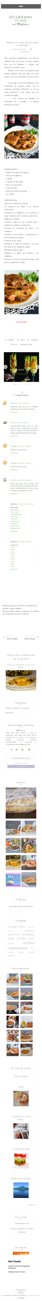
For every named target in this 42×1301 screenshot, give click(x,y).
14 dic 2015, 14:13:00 (22, 403)
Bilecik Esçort (14, 526)
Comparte (10, 340)
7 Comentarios (25, 52)
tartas (21, 952)
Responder (14, 412)
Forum (12, 547)
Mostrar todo (32, 1205)
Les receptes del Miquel (21, 1149)
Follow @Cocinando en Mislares (21, 906)
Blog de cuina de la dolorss (21, 1178)
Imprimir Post (27, 344)
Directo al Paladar (21, 1076)
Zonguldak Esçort (16, 514)
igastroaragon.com (22, 1223)
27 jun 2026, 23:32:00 (25, 504)
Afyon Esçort (14, 517)
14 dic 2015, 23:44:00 (24, 446)
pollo (31, 938)
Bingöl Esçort (14, 510)
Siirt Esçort (14, 524)
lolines (12, 403)
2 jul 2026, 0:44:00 (24, 542)
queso (11, 943)
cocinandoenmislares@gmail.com (18, 744)
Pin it (15, 344)
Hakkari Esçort (15, 521)
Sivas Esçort (14, 512)
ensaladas (28, 934)
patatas (21, 938)
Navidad (12, 926)
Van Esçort (14, 519)
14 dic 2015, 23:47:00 (24, 463)
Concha (13, 480)
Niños (22, 926)
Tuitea (22, 340)
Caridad (13, 446)
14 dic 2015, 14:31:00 (21, 423)
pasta (11, 938)
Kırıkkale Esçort (15, 528)
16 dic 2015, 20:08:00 (24, 480)
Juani (12, 422)
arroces (29, 930)
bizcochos (13, 934)
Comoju (21, 1087)
